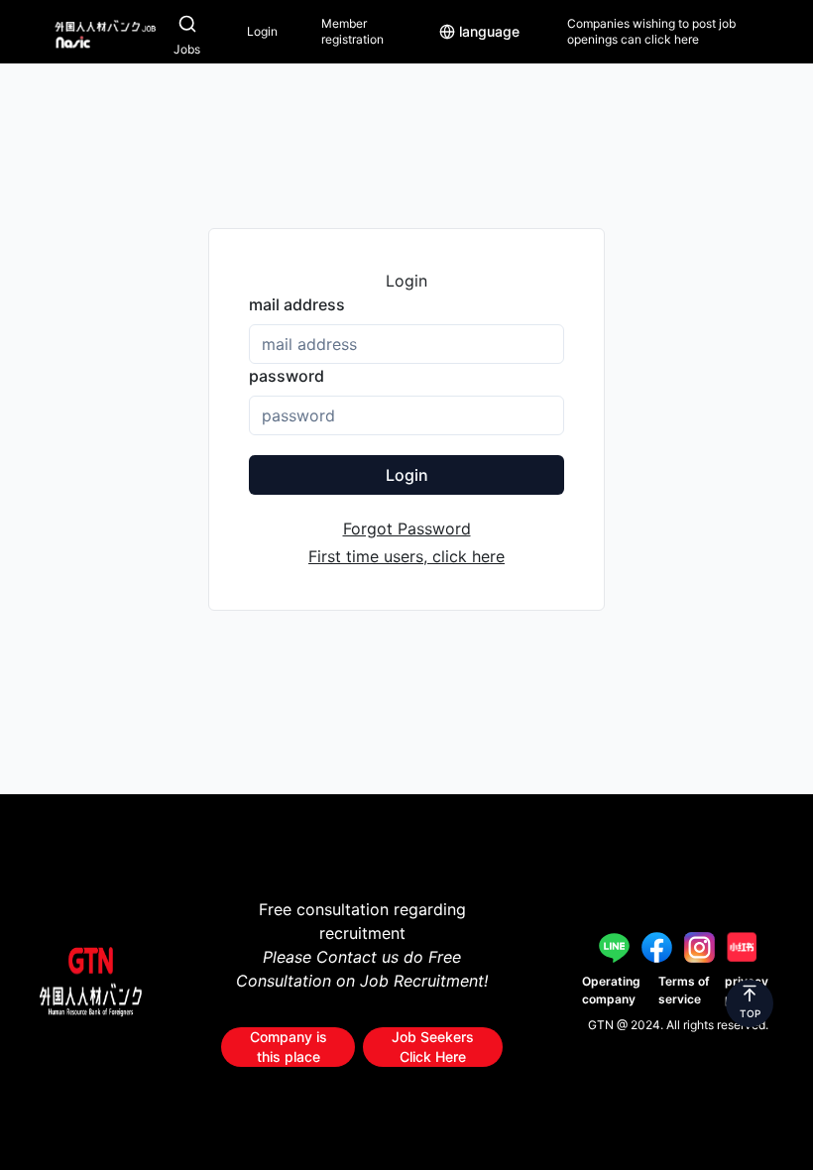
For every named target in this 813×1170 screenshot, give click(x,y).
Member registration (352, 31)
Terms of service (684, 990)
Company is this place (288, 1046)
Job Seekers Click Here (433, 1046)
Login (262, 31)
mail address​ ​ (299, 304)
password (286, 376)
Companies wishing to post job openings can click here (651, 31)
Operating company (611, 990)
